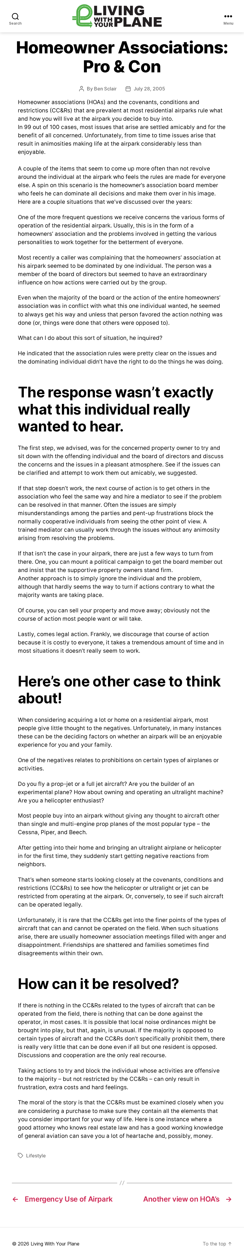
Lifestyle (36, 1156)
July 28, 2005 (149, 89)
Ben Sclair (105, 89)
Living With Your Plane (55, 1244)
